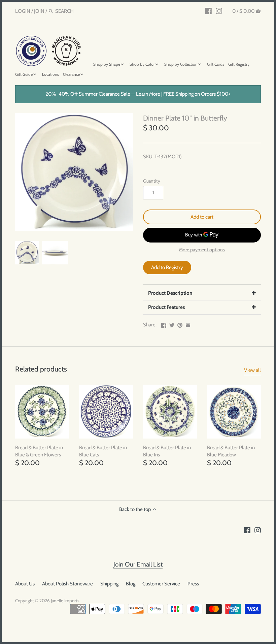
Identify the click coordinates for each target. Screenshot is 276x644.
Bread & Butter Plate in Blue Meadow (231, 451)
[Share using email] (188, 324)
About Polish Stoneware (67, 584)
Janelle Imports (65, 600)
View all (252, 370)
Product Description (170, 293)
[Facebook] (208, 10)
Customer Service (161, 584)
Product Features (166, 307)
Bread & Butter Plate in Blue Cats (103, 451)
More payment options (202, 249)
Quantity (151, 181)
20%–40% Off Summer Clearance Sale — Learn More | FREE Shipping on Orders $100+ (138, 94)
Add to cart (202, 217)
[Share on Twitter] (171, 324)
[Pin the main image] (179, 324)
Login (22, 11)
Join (39, 11)
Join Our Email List (138, 564)
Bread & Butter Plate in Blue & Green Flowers (39, 451)
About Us (25, 584)
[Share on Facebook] (163, 324)
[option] (27, 252)
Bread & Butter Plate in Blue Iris (167, 451)
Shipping (109, 584)
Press (193, 584)
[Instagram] (219, 10)
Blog (130, 584)
